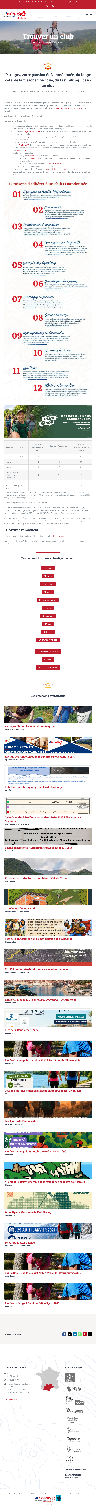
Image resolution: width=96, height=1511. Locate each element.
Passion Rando (34, 155)
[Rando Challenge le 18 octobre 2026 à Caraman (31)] (48, 1140)
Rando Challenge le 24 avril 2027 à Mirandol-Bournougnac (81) (43, 1273)
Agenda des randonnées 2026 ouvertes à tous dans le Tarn (40, 756)
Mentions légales (83, 1494)
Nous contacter (64, 2)
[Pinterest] (84, 1334)
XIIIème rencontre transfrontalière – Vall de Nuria (36, 878)
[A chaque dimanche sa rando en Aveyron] (48, 714)
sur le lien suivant (57, 536)
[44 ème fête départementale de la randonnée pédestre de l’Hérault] (48, 1170)
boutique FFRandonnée (58, 164)
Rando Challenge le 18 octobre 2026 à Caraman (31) (35, 1151)
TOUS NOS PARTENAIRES (75, 1469)
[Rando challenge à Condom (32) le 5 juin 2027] (48, 1291)
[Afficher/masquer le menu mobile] (91, 14)
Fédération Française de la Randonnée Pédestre (60, 1494)
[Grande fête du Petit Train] (48, 897)
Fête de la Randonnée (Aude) (22, 1030)
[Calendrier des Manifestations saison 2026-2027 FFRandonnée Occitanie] (48, 806)
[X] (69, 1334)
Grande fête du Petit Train (20, 908)
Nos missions (74, 2)
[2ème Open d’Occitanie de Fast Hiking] (48, 1200)
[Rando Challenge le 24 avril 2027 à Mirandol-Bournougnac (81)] (48, 1261)
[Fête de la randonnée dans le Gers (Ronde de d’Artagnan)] (48, 927)
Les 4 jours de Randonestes (21, 1121)
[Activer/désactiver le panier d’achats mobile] (86, 14)
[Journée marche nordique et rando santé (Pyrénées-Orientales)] (48, 1079)
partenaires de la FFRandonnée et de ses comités (61, 169)
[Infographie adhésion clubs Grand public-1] (48, 179)
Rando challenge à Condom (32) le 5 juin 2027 (32, 1303)
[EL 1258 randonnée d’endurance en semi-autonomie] (48, 957)
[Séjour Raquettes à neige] (48, 1231)
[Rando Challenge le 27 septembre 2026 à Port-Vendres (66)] (48, 988)
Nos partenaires (86, 2)
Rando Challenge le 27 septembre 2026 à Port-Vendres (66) (40, 999)
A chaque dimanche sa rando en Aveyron (30, 726)
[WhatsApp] (79, 1334)
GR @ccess (35, 158)
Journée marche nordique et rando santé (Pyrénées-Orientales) (43, 1090)
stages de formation (32, 131)
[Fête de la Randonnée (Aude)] (48, 1018)
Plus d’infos (21, 150)
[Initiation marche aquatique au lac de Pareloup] (48, 775)
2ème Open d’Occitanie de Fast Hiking (28, 1212)
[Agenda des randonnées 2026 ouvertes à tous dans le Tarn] (48, 745)
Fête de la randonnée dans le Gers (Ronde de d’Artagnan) (39, 938)
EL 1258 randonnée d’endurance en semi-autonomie (36, 969)
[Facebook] (64, 1334)
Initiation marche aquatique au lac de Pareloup (33, 787)
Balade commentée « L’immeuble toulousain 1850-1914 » (38, 847)
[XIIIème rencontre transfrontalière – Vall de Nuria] (48, 866)
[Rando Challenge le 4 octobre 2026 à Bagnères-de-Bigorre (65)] (48, 1049)
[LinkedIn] (74, 1334)
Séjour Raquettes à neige (20, 1242)
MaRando (23, 145)
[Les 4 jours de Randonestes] (48, 1109)
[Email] (89, 1334)
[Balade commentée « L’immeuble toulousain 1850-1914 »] (48, 836)
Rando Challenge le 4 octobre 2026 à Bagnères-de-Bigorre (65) (42, 1060)
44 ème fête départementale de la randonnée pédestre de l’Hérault (45, 1181)
